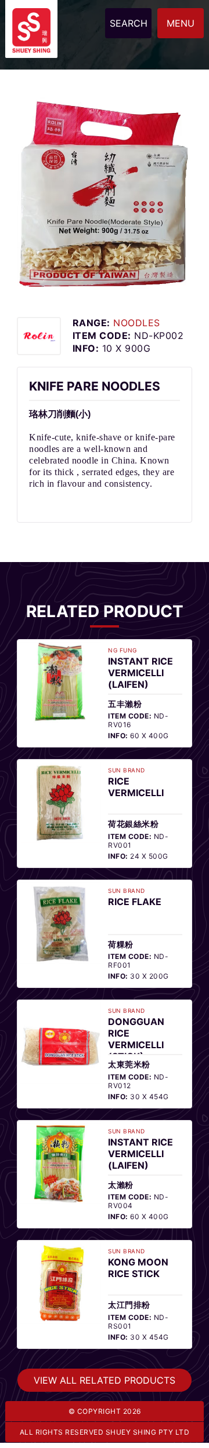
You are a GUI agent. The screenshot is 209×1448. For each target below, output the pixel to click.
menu (180, 23)
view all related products (104, 1339)
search (128, 23)
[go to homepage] (31, 14)
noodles (119, 323)
